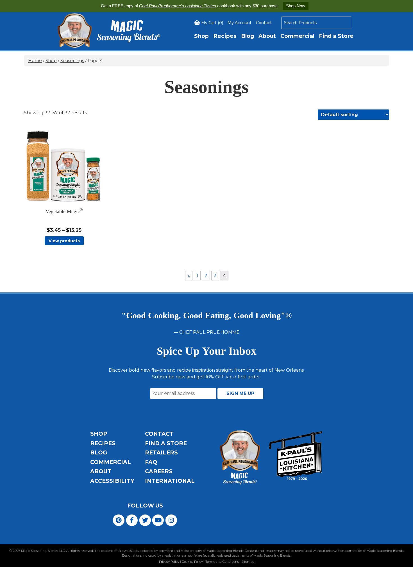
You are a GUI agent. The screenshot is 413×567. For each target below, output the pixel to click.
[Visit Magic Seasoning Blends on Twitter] (145, 520)
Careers (159, 471)
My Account (239, 22)
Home (35, 60)
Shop (201, 36)
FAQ (151, 462)
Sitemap (247, 562)
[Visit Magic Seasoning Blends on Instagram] (171, 520)
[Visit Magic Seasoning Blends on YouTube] (158, 520)
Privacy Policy (169, 562)
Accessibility (112, 480)
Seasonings (72, 60)
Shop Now (295, 5)
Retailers (161, 452)
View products (64, 240)
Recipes (225, 36)
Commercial (297, 36)
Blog (247, 36)
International (170, 480)
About (267, 36)
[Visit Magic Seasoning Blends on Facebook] (132, 520)
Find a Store (336, 36)
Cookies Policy (192, 562)
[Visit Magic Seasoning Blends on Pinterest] (119, 520)
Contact (264, 22)
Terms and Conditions (222, 562)
